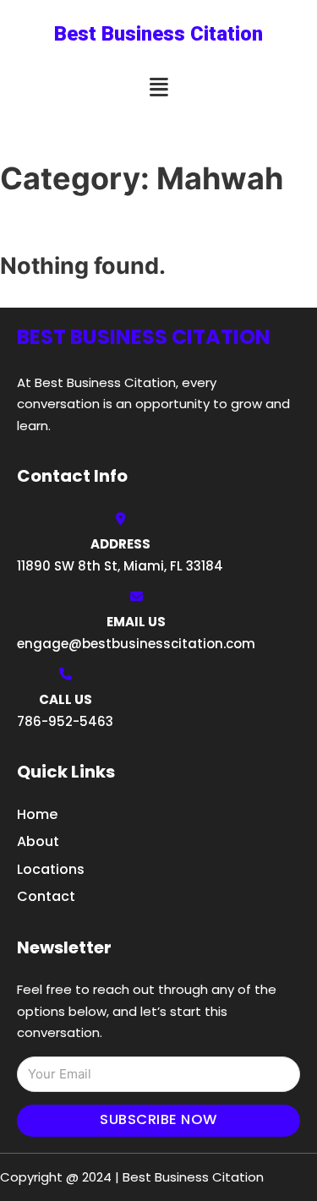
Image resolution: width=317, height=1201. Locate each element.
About (38, 841)
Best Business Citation (158, 34)
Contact (46, 896)
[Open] (159, 87)
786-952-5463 (65, 721)
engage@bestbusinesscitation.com (136, 643)
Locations (51, 869)
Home (37, 814)
